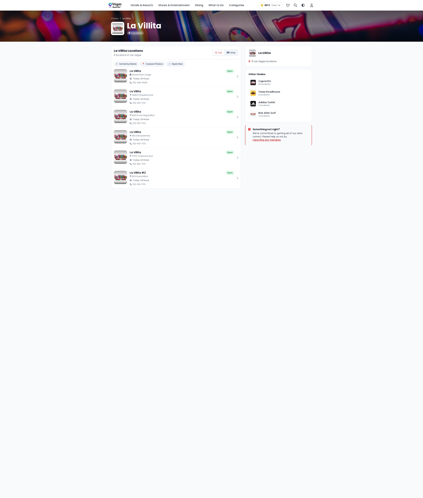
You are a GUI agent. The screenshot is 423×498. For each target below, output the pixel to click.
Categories (236, 5)
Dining (199, 5)
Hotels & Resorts (142, 5)
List (220, 52)
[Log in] (312, 5)
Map (233, 52)
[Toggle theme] (303, 5)
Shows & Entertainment (174, 5)
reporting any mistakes (267, 140)
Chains (114, 18)
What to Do (216, 5)
